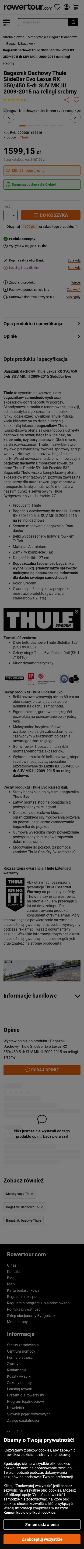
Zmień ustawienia (42, 1524)
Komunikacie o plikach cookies (30, 1512)
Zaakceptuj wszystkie (42, 1539)
